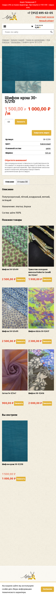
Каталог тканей (17, 40)
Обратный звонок (44, 17)
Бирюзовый (45, 144)
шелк (48, 148)
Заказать (21, 122)
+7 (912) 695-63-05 (40, 13)
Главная (5, 40)
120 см (48, 153)
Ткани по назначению (35, 40)
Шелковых (15, 42)
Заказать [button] (21, 279)
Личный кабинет (46, 21)
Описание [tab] (9, 182)
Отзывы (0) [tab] (22, 182)
